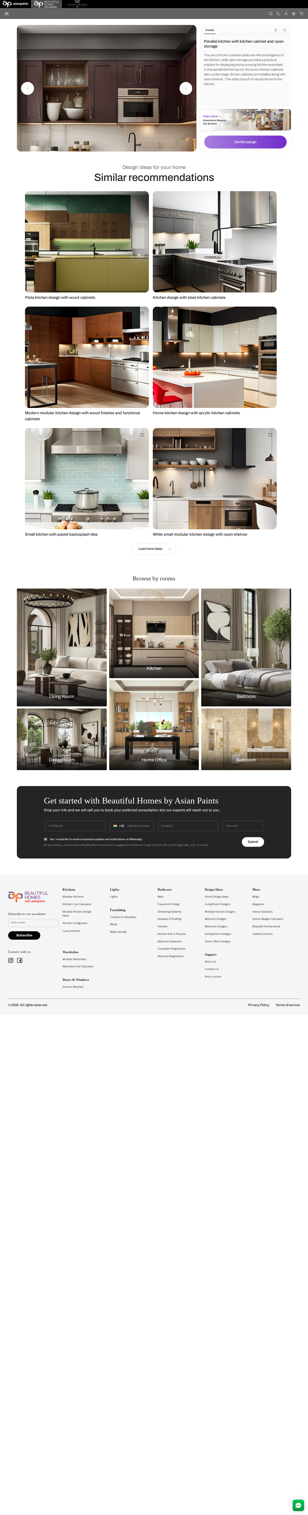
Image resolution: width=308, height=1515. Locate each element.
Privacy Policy (259, 1005)
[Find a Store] (293, 13)
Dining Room (62, 760)
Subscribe (24, 935)
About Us (210, 961)
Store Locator (213, 976)
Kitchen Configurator (75, 923)
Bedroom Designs (215, 918)
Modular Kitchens (73, 896)
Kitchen (154, 668)
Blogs (255, 896)
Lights (113, 896)
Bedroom (246, 696)
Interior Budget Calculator (267, 918)
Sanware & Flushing (169, 918)
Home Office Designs (217, 941)
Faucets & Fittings (169, 904)
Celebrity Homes (262, 933)
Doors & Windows (73, 986)
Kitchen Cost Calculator (77, 904)
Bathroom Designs (216, 926)
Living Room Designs (217, 904)
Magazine (258, 904)
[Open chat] (298, 1505)
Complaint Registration (172, 948)
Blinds (113, 924)
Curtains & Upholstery (123, 917)
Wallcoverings (118, 931)
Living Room (61, 696)
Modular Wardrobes (74, 959)
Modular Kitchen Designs (220, 911)
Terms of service (288, 1005)
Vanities (162, 926)
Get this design (245, 142)
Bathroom (246, 760)
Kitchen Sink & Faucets (172, 933)
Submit (253, 841)
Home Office (154, 760)
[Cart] (301, 13)
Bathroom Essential (169, 941)
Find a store (210, 116)
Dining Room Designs (218, 933)
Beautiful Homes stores (266, 926)
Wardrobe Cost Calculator (78, 966)
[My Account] (286, 13)
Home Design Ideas (216, 896)
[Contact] (278, 13)
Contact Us (212, 969)
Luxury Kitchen (71, 930)
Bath (160, 896)
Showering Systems (169, 911)
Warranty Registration (171, 956)
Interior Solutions (262, 911)
